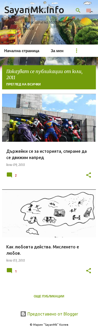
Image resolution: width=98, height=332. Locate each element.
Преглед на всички (23, 84)
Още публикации (49, 296)
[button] (88, 175)
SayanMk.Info (34, 9)
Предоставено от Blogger (52, 314)
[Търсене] (78, 10)
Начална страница (21, 50)
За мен (57, 50)
